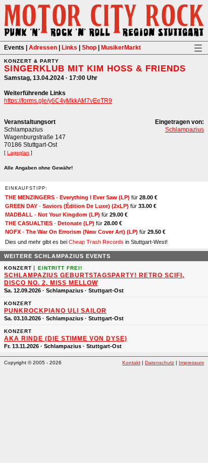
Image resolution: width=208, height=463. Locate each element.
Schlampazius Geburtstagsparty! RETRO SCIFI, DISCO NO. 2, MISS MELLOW (94, 279)
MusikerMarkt (121, 47)
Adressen (43, 47)
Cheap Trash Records (96, 242)
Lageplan (18, 152)
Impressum (191, 362)
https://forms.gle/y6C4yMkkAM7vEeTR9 (58, 100)
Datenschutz (159, 362)
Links (69, 47)
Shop (89, 47)
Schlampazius (184, 129)
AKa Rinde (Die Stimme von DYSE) (65, 338)
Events (14, 47)
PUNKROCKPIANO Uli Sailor (55, 310)
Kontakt (131, 362)
